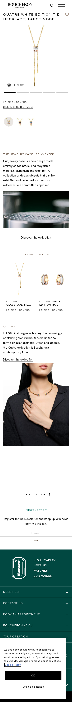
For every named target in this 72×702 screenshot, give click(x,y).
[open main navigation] (61, 5)
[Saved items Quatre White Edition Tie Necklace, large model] (67, 13)
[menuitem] (52, 5)
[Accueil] (19, 568)
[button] (10, 92)
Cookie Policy (13, 664)
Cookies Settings (33, 686)
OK (33, 675)
